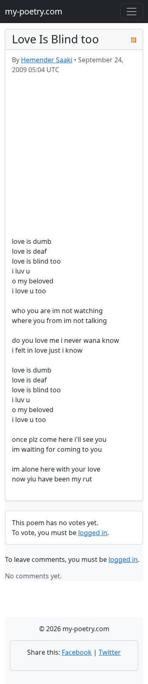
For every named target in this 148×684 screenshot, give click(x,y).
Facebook (77, 652)
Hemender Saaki (46, 59)
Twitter (110, 652)
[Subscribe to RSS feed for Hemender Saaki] (133, 39)
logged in (92, 532)
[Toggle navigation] (131, 11)
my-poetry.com (33, 11)
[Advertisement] (74, 155)
